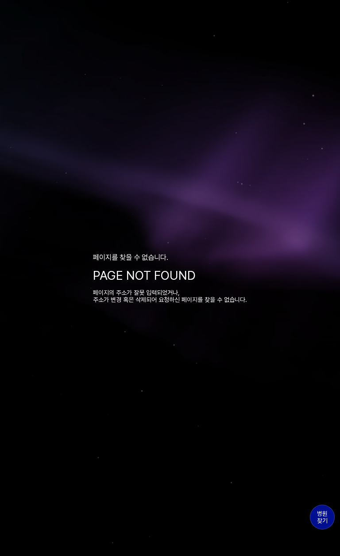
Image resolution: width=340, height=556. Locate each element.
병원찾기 (322, 517)
